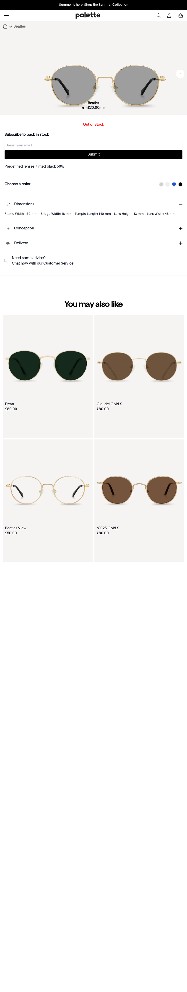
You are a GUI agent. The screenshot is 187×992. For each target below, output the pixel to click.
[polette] (88, 15)
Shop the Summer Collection (106, 4)
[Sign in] (169, 15)
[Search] (158, 15)
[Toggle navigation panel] (6, 15)
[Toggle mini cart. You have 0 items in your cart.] (180, 15)
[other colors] (160, 184)
